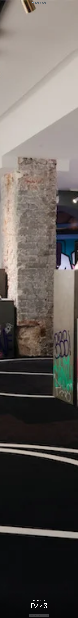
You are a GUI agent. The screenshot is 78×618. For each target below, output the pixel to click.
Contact (46, 615)
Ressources (41, 615)
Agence (31, 615)
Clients (35, 615)
